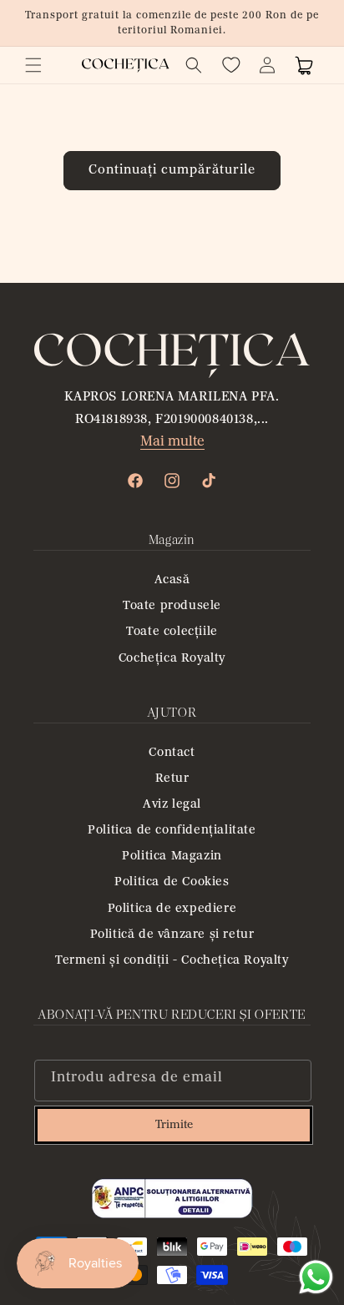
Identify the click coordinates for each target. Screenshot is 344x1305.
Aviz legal (172, 805)
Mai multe (172, 442)
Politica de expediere (172, 909)
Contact (172, 753)
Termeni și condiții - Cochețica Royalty (171, 961)
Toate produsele (172, 606)
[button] (33, 65)
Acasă (172, 580)
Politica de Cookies (171, 882)
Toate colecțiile (172, 632)
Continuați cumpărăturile (172, 170)
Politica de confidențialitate (171, 830)
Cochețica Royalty (172, 658)
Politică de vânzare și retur (172, 935)
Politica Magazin (172, 856)
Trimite (174, 1125)
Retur (172, 779)
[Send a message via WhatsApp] (316, 1277)
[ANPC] (172, 1217)
